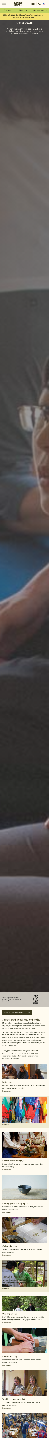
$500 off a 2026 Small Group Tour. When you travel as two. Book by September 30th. (23, 16)
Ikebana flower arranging (12, 1160)
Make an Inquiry (40, 10)
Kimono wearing (12, 1277)
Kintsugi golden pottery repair (15, 1203)
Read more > (6, 1125)
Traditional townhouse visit (13, 1399)
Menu (4, 4)
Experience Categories (13, 1012)
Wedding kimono (9, 1313)
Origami (7, 1113)
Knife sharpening (9, 1356)
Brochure (7, 10)
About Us (23, 10)
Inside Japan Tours (18, 4)
